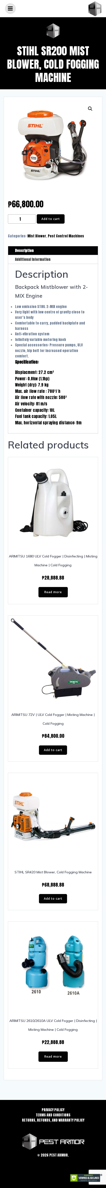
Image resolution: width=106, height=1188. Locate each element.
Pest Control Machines (66, 236)
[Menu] (10, 8)
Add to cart (50, 219)
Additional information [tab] (33, 259)
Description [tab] (24, 250)
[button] (90, 108)
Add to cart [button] (53, 750)
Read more (53, 592)
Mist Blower (36, 236)
